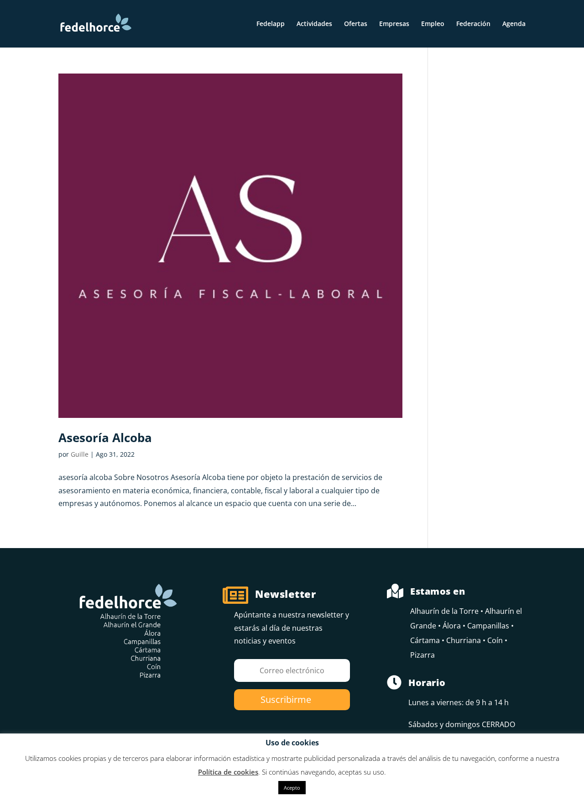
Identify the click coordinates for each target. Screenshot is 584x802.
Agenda (514, 24)
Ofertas (355, 24)
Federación (473, 24)
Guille (80, 454)
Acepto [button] (292, 787)
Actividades (314, 24)
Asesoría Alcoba (105, 437)
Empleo (432, 24)
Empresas (394, 24)
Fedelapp (270, 24)
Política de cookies (228, 771)
